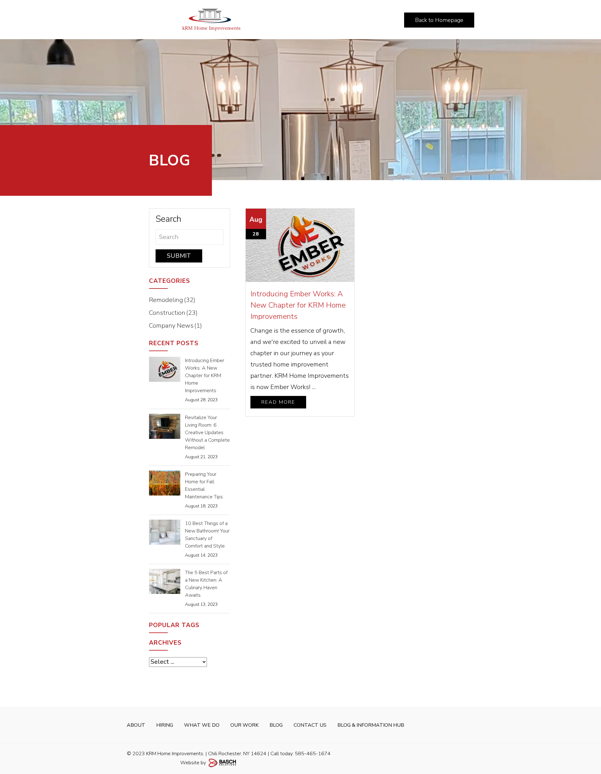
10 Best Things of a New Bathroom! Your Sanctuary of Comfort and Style (207, 534)
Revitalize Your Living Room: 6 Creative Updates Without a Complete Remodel (207, 432)
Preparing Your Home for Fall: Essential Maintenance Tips (204, 485)
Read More (278, 402)
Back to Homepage (439, 20)
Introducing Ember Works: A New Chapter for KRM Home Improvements (298, 305)
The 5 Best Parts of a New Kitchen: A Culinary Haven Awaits (206, 584)
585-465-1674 (313, 753)
